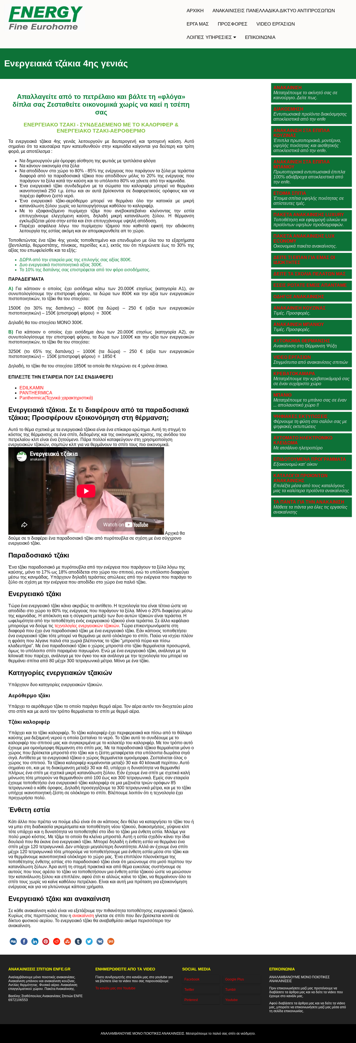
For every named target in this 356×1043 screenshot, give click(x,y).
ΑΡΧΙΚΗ (195, 10)
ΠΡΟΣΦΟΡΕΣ (233, 24)
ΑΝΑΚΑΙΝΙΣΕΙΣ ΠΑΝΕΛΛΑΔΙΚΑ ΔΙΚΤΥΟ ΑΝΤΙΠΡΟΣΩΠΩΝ (273, 10)
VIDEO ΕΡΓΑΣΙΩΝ (275, 24)
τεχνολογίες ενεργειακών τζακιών (87, 625)
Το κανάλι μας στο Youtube (115, 988)
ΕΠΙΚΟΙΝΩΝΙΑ (260, 37)
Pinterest (191, 1000)
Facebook (191, 979)
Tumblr (230, 990)
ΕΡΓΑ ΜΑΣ (198, 24)
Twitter (189, 990)
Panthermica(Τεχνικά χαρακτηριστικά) (56, 397)
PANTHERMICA (35, 392)
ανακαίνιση (83, 915)
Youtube (231, 1000)
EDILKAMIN (31, 387)
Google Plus (234, 979)
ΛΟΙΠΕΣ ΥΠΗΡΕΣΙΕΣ (210, 37)
